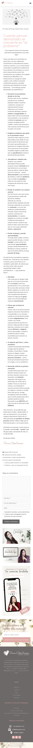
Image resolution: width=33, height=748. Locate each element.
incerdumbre (7, 457)
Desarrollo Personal (11, 452)
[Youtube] (16, 737)
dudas (19, 455)
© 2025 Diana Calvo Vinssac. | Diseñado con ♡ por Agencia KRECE (16, 745)
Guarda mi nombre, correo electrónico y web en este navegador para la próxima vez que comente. (17, 514)
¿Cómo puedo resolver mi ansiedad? (16, 463)
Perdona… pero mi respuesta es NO (16, 465)
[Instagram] (19, 737)
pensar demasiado (14, 460)
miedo (14, 457)
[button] (30, 3)
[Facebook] (13, 737)
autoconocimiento (10, 455)
